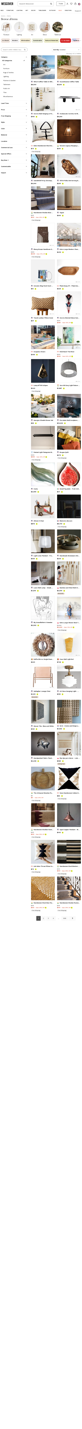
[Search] (25, 49)
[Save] (52, 58)
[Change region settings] (79, 4)
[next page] (72, 918)
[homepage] (8, 3)
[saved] (71, 4)
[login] (67, 3)
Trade (61, 3)
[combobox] (36, 3)
